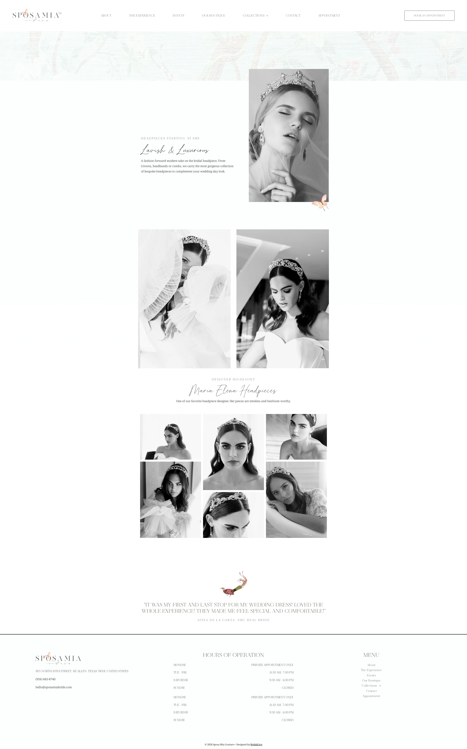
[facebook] (40, 697)
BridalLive (256, 744)
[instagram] (49, 697)
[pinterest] (57, 697)
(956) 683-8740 (45, 679)
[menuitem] (106, 15)
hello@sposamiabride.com (54, 687)
